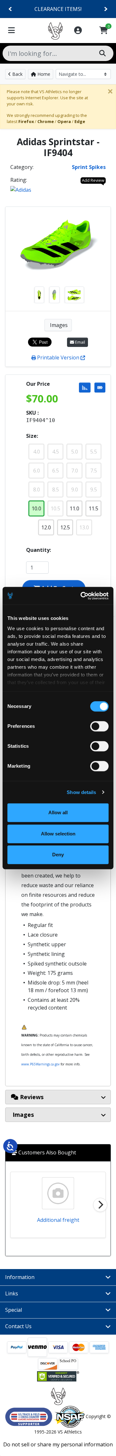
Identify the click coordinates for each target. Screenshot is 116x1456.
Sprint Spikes (89, 167)
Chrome (45, 121)
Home (43, 74)
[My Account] (78, 30)
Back (17, 74)
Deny (58, 854)
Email (79, 342)
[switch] (99, 726)
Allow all (58, 812)
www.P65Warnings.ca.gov (40, 1064)
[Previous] (10, 9)
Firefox (26, 121)
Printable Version (58, 357)
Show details (81, 792)
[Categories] (11, 30)
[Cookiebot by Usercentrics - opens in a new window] (82, 596)
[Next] (106, 9)
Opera (64, 121)
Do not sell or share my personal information (58, 1444)
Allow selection (58, 833)
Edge (79, 121)
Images (58, 325)
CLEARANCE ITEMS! (58, 9)
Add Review (93, 180)
